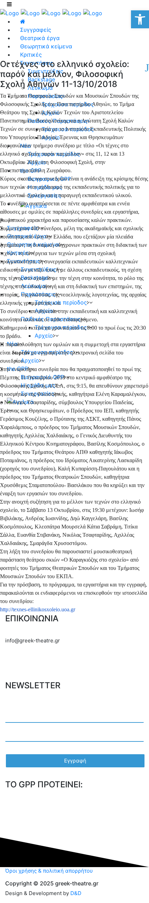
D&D (75, 893)
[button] (140, 19)
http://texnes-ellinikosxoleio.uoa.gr (37, 609)
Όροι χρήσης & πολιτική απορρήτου (49, 870)
